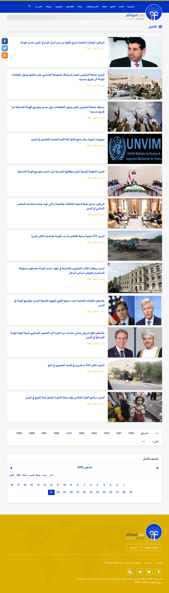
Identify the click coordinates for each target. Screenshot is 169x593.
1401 (118, 433)
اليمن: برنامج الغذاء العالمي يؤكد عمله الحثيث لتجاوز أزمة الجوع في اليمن (65, 397)
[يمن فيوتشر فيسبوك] (5, 41)
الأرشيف (133, 547)
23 (104, 492)
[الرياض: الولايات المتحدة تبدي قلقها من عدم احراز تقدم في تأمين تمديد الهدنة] (135, 52)
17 (18, 484)
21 (117, 492)
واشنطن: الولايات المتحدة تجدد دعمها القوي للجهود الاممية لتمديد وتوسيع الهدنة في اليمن (59, 303)
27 (77, 492)
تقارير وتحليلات (92, 6)
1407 (44, 433)
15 (31, 484)
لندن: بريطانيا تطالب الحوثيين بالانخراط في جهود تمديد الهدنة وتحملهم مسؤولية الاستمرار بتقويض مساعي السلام (61, 270)
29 (64, 492)
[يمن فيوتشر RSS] (5, 55)
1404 (81, 433)
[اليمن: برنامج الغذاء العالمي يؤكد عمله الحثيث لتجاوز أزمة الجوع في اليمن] (135, 407)
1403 (94, 433)
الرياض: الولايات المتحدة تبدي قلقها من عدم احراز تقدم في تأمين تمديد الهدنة (62, 42)
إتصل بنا (38, 6)
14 (38, 484)
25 (90, 492)
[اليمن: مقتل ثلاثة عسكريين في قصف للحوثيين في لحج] (135, 375)
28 (71, 492)
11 (58, 484)
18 (11, 484)
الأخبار (121, 6)
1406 (56, 433)
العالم (104, 6)
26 (84, 492)
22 (110, 492)
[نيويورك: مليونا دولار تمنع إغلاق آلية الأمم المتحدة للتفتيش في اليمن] (135, 149)
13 (44, 484)
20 (123, 492)
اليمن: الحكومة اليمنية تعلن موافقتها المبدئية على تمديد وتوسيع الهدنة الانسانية (60, 171)
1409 (19, 433)
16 (25, 484)
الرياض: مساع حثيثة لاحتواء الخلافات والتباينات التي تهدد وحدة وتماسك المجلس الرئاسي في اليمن (60, 206)
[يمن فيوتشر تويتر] (5, 48)
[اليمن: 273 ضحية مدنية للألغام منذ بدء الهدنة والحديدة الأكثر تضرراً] (135, 246)
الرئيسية (130, 6)
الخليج (112, 6)
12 (51, 484)
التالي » (155, 441)
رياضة (80, 6)
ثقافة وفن (70, 6)
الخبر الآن (158, 578)
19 (130, 492)
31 (51, 492)
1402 (106, 433)
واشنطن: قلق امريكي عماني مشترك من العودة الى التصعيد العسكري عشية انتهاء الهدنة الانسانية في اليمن (57, 335)
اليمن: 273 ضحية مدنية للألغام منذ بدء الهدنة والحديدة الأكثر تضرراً (67, 236)
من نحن (148, 562)
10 (64, 484)
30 (57, 492)
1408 (31, 433)
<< (157, 433)
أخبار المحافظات (151, 547)
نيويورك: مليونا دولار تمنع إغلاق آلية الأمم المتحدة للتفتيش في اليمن (67, 139)
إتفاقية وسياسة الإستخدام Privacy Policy (123, 562)
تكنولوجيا (58, 6)
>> (143, 441)
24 (97, 492)
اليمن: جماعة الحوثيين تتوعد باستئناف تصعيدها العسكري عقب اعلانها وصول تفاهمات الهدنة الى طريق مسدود (58, 77)
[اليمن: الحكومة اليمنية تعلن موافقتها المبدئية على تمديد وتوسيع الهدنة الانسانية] (135, 181)
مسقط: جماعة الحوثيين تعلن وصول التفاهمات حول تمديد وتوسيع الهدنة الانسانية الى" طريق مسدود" (57, 109)
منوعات (49, 6)
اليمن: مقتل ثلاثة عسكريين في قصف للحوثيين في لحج (76, 365)
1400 (131, 433)
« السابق (145, 433)
